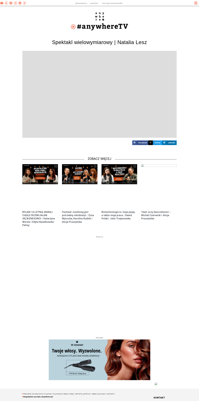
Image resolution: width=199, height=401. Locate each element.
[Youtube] (2, 3)
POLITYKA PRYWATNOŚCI (112, 3)
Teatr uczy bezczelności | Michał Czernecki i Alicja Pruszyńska (155, 215)
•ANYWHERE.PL (81, 3)
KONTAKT (94, 3)
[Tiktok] (24, 3)
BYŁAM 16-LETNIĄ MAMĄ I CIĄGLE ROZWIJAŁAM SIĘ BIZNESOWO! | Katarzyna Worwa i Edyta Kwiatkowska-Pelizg (38, 219)
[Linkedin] (20, 3)
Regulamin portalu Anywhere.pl (38, 397)
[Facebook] (11, 3)
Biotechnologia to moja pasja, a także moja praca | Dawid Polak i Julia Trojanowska (118, 215)
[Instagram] (15, 3)
